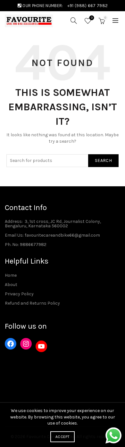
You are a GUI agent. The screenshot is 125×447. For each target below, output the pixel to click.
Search (103, 160)
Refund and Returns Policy (32, 303)
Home (11, 275)
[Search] (74, 20)
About (11, 284)
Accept (62, 436)
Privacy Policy (19, 294)
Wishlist (92, 18)
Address (13, 221)
